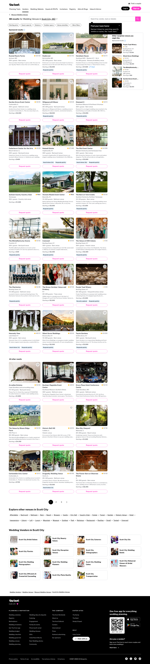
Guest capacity (26, 25)
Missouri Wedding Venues (19, 14)
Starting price (13, 25)
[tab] (22, 52)
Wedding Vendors (15, 592)
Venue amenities (62, 25)
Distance (38, 25)
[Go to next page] (67, 502)
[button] (24, 30)
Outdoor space (49, 25)
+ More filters (75, 25)
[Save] (38, 35)
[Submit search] (138, 19)
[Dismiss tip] (119, 25)
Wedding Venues (27, 592)
